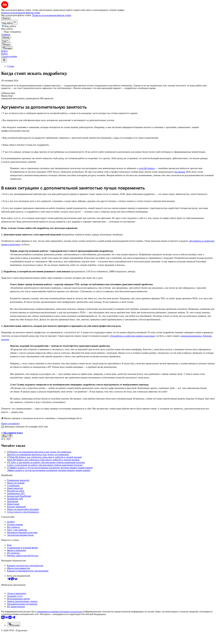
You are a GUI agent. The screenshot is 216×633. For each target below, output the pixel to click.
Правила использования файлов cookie (51, 15)
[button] (4, 51)
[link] (6, 44)
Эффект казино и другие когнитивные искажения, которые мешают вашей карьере (48, 470)
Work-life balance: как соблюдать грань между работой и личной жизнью (43, 459)
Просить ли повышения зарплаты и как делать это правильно (38, 454)
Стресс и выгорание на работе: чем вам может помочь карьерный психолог (45, 465)
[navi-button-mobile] (4, 60)
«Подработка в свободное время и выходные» (133, 336)
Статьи (10, 66)
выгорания (180, 172)
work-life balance (147, 168)
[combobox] (13, 624)
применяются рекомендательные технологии (59, 611)
